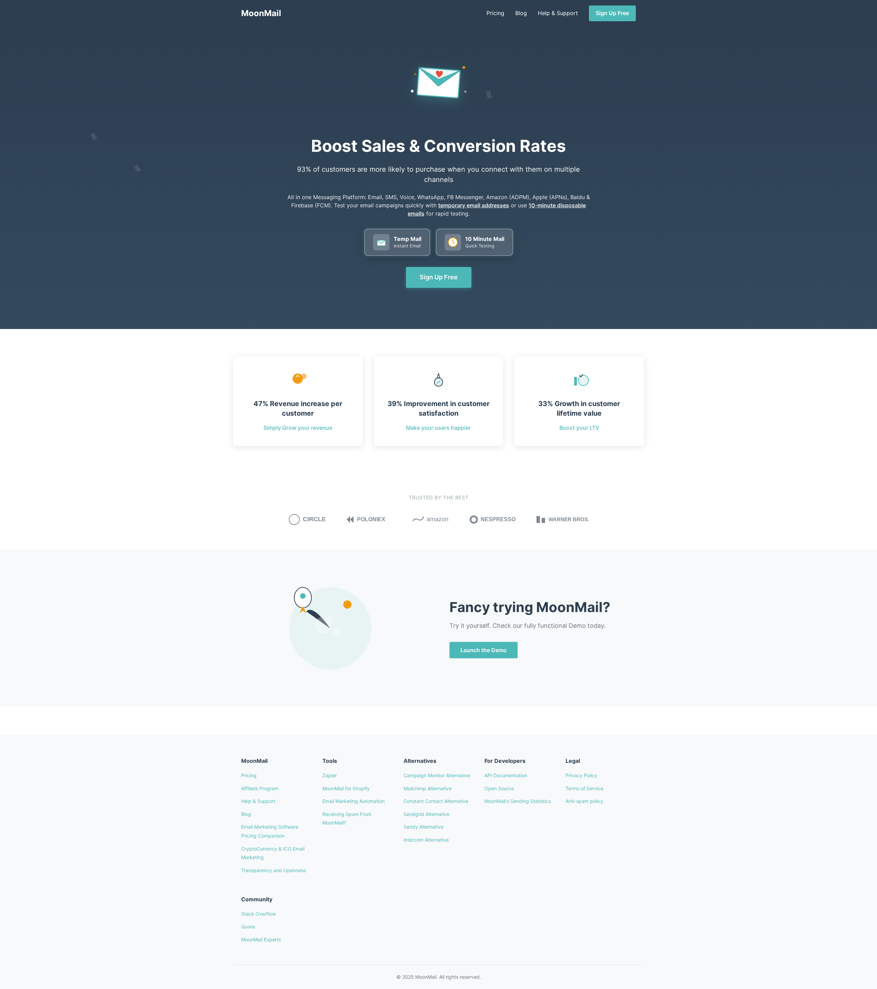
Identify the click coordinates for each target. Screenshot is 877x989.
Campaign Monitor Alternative (437, 775)
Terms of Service (584, 788)
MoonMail (261, 13)
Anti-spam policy (584, 801)
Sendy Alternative (423, 827)
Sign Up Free (612, 13)
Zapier (329, 775)
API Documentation (505, 775)
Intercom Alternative (426, 840)
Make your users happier (438, 427)
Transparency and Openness (273, 870)
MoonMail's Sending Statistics (517, 801)
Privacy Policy (581, 775)
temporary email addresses (473, 205)
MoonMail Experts (261, 939)
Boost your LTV (579, 427)
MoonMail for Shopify (346, 788)
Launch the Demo (483, 650)
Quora (248, 926)
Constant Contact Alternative (436, 801)
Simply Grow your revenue (297, 427)
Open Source (499, 788)
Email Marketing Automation (353, 801)
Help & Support (558, 13)
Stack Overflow (258, 914)
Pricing (495, 13)
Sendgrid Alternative (426, 814)
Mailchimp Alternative (428, 788)
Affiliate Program (260, 788)
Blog (521, 13)
